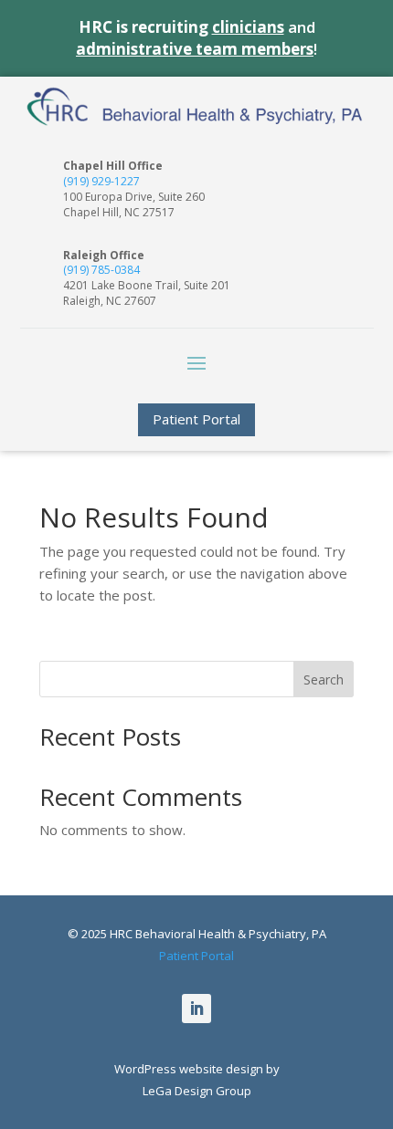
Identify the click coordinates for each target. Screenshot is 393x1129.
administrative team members (194, 48)
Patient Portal (196, 419)
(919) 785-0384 (101, 269)
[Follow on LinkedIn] (196, 1008)
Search (323, 679)
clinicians (248, 26)
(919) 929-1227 (101, 181)
